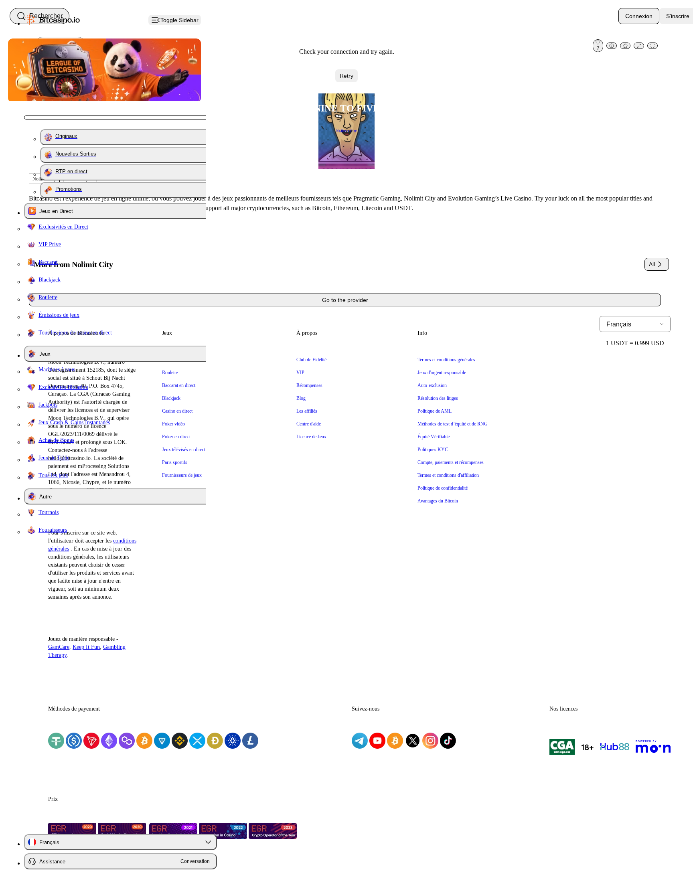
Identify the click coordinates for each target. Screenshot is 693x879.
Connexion (638, 16)
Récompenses (309, 385)
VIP (300, 372)
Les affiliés (306, 411)
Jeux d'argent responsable (441, 372)
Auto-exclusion (432, 385)
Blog (301, 398)
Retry (346, 76)
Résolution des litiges (437, 398)
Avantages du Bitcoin (437, 501)
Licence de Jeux (311, 437)
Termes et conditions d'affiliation (448, 475)
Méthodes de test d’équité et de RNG (452, 424)
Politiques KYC (432, 449)
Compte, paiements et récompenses (450, 462)
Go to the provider (345, 300)
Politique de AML (434, 411)
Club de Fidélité (311, 360)
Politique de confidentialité (442, 488)
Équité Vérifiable (433, 437)
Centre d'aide (308, 424)
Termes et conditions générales (446, 360)
